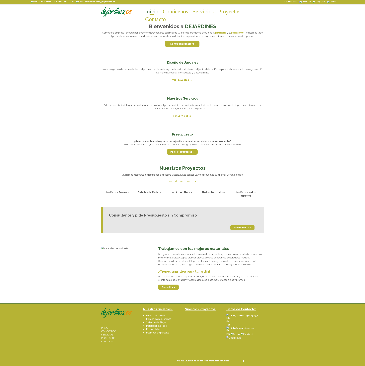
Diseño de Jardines (182, 62)
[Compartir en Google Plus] (233, 337)
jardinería (220, 32)
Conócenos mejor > (182, 43)
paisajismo (237, 32)
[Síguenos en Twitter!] (235, 334)
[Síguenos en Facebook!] (247, 334)
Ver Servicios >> (182, 116)
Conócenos (175, 11)
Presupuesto (182, 134)
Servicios (203, 11)
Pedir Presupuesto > (182, 151)
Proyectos (229, 11)
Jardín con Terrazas (117, 192)
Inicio (151, 11)
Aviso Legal (237, 361)
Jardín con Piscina (181, 192)
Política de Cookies (254, 361)
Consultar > (168, 287)
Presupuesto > (242, 227)
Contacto (155, 19)
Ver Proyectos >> (182, 80)
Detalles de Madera (149, 192)
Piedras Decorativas (213, 192)
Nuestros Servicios (182, 98)
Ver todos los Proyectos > (182, 181)
